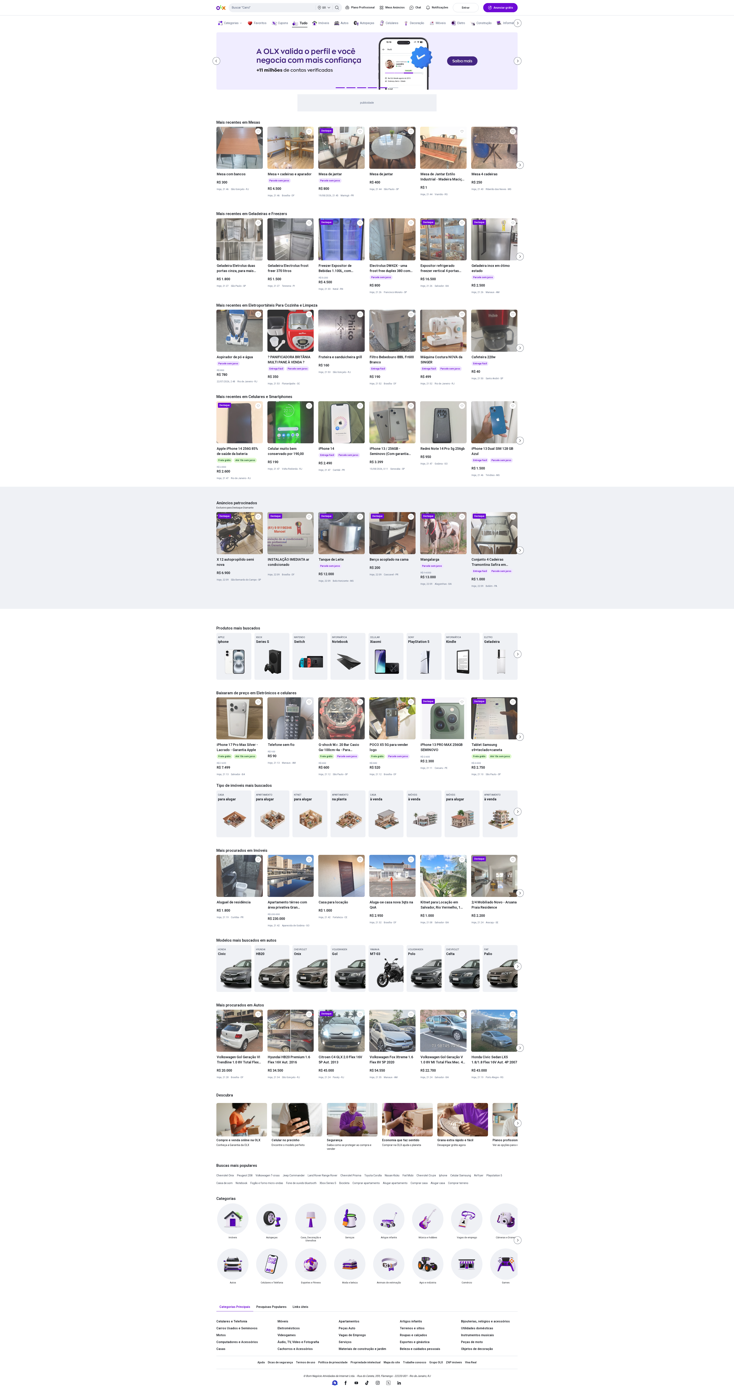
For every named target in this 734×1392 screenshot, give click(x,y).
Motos (221, 1335)
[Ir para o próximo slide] (520, 165)
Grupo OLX (436, 1362)
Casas (220, 1349)
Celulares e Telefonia (231, 1321)
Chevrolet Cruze (426, 1175)
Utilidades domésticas (477, 1328)
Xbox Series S (328, 1183)
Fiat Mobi (408, 1175)
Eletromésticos (289, 1328)
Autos (344, 23)
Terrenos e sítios (412, 1328)
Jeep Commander (294, 1175)
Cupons (283, 23)
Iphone (443, 1175)
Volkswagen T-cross (268, 1175)
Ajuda (261, 1362)
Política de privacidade (333, 1362)
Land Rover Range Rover (322, 1175)
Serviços (345, 1342)
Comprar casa (419, 1183)
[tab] (234, 1307)
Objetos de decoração (477, 1349)
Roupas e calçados (413, 1335)
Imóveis (323, 23)
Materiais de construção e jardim (362, 1349)
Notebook (241, 1183)
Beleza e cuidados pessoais (420, 1349)
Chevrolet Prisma (350, 1175)
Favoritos (260, 23)
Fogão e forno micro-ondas (266, 1183)
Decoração (417, 23)
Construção (484, 23)
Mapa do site (392, 1362)
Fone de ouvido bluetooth (301, 1183)
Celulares (392, 23)
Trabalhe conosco (414, 1362)
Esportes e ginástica (415, 1342)
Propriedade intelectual (366, 1362)
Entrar (466, 7)
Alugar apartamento (395, 1183)
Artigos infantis (411, 1321)
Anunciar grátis (503, 7)
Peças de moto (472, 1342)
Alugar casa (438, 1183)
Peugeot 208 (245, 1175)
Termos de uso (305, 1362)
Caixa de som (224, 1183)
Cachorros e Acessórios (295, 1349)
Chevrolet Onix (225, 1175)
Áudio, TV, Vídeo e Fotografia (298, 1342)
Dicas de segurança (280, 1362)
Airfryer (478, 1175)
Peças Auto (347, 1328)
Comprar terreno (458, 1183)
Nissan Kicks (392, 1175)
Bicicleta (344, 1183)
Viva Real (471, 1362)
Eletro (461, 23)
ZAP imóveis (454, 1362)
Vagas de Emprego (352, 1335)
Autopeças (367, 23)
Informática (510, 23)
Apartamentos (349, 1321)
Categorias (231, 23)
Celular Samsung (460, 1175)
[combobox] (285, 7)
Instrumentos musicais (477, 1335)
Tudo (303, 23)
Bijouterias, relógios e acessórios (485, 1321)
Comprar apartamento (366, 1183)
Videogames (287, 1335)
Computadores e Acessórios (237, 1342)
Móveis (441, 23)
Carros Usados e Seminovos (236, 1328)
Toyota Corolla (373, 1175)
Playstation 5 (494, 1175)
